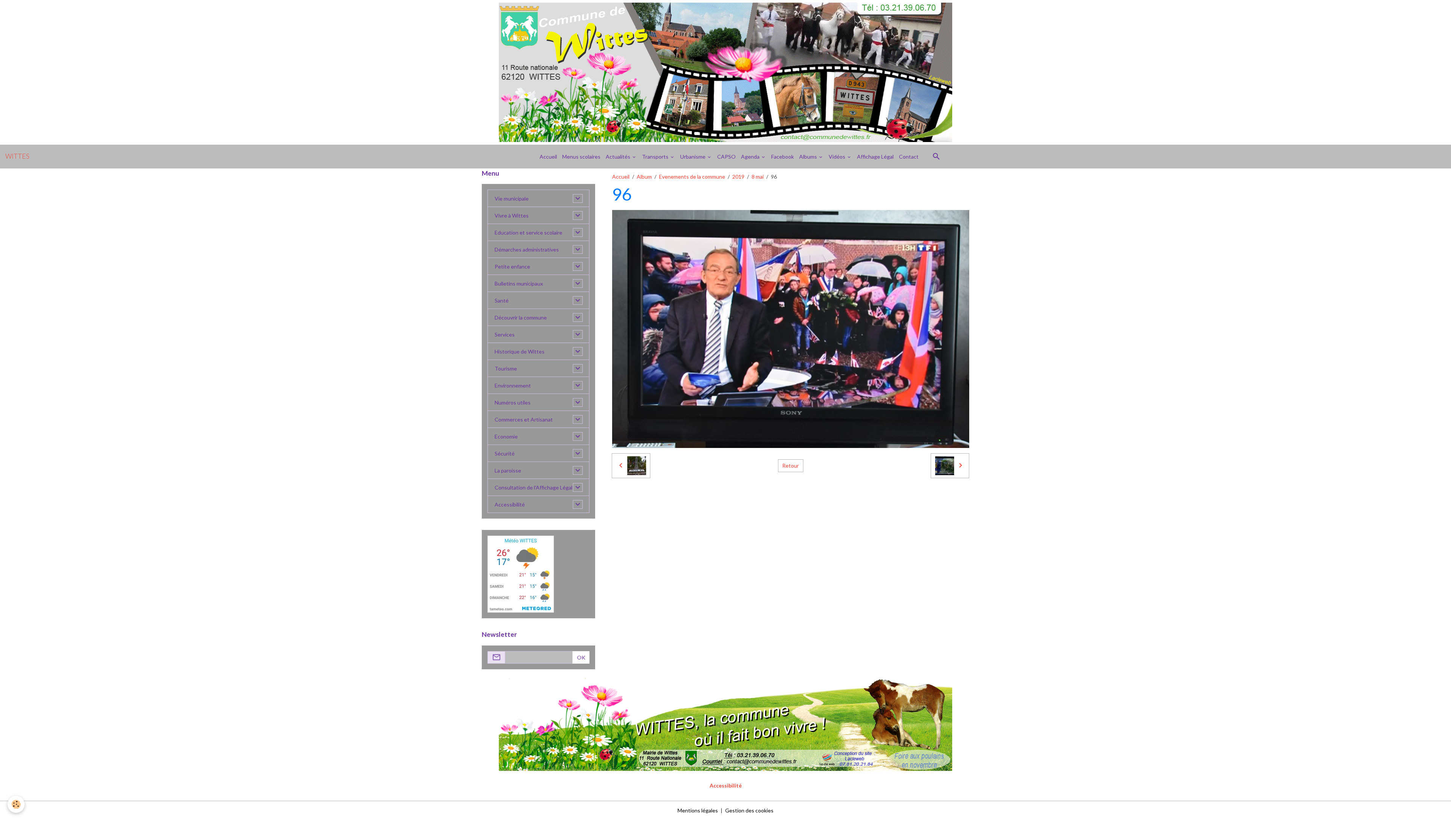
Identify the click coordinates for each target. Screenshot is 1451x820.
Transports (656, 156)
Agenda (751, 156)
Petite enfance (512, 266)
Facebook (782, 156)
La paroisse (508, 470)
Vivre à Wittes (512, 215)
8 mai (758, 176)
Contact (909, 156)
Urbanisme (693, 156)
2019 (738, 176)
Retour (790, 465)
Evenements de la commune (692, 176)
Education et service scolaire (528, 232)
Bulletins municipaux (519, 283)
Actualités (618, 156)
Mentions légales (698, 810)
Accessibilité (510, 504)
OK (581, 657)
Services (505, 334)
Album (644, 176)
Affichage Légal (875, 156)
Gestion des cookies (749, 810)
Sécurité (505, 453)
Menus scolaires (581, 156)
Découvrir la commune (521, 317)
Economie (506, 436)
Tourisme (506, 368)
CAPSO (726, 156)
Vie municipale (512, 198)
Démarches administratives (527, 249)
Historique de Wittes (520, 351)
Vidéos (837, 156)
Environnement (513, 385)
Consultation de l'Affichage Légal (533, 487)
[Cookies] (16, 804)
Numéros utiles (513, 402)
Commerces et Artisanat (524, 419)
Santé (502, 300)
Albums (808, 156)
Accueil (548, 156)
